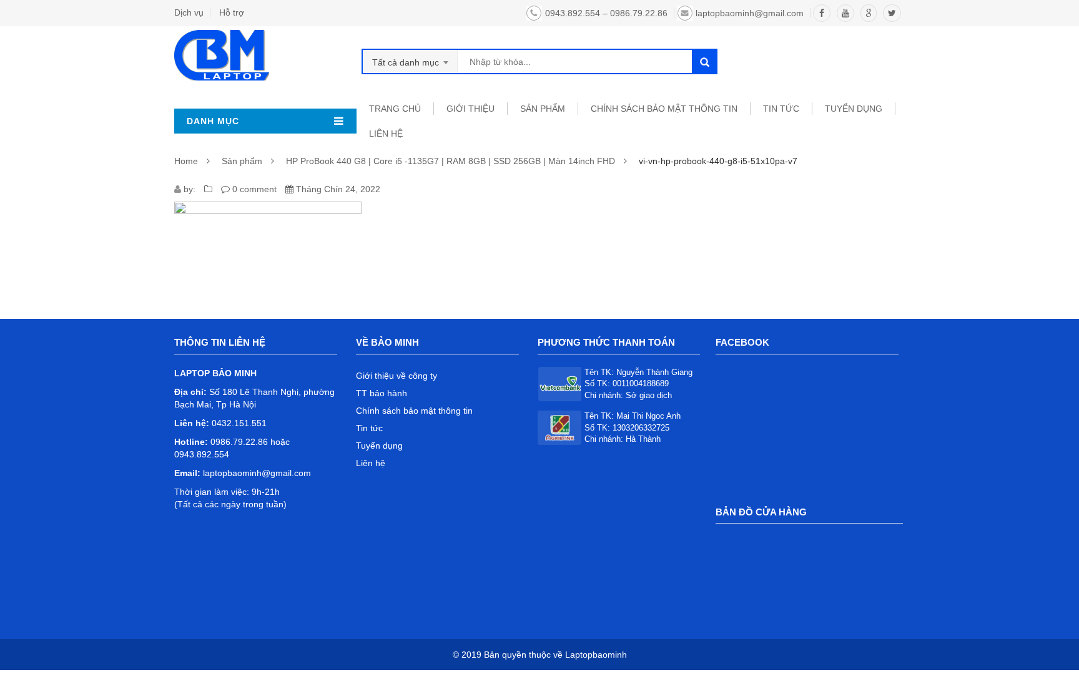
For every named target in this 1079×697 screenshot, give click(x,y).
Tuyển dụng (379, 446)
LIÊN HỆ (386, 134)
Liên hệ (370, 463)
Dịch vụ (189, 12)
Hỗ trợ (231, 12)
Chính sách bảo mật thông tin (664, 109)
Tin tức (369, 428)
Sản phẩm (242, 161)
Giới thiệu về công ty (396, 376)
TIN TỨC (781, 109)
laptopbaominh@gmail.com (750, 13)
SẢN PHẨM (542, 109)
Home (186, 161)
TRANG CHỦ (395, 109)
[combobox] (410, 61)
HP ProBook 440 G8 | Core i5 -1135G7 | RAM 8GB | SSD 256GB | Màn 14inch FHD (450, 161)
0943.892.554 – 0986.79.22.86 (606, 13)
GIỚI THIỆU (470, 109)
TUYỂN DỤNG (853, 109)
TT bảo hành (381, 393)
